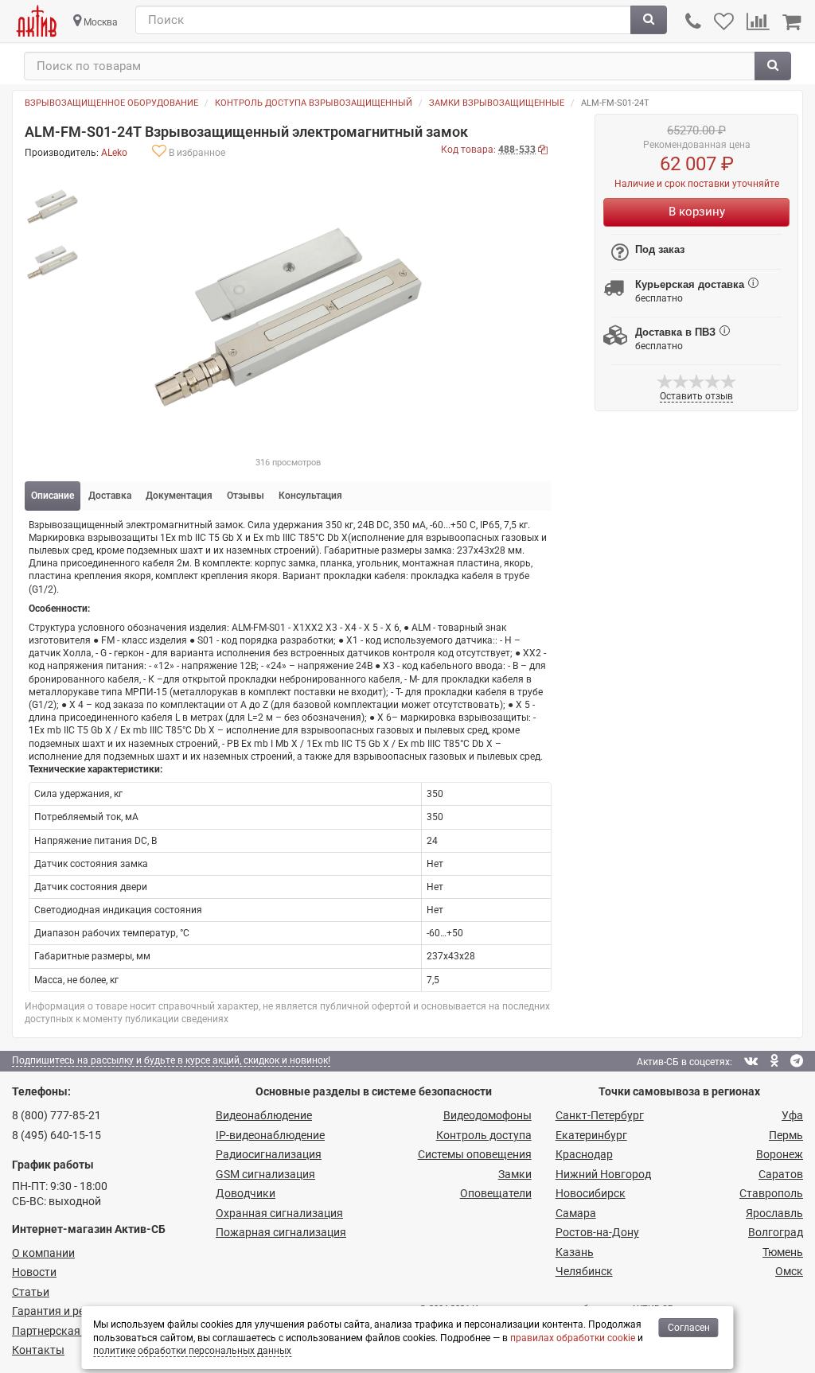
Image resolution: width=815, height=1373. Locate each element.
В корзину (697, 211)
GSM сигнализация (265, 1174)
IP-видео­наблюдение (270, 1135)
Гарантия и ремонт (61, 1311)
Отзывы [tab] (245, 495)
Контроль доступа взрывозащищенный (313, 103)
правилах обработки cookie (572, 1338)
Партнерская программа (77, 1330)
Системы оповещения (475, 1154)
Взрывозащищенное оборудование (111, 103)
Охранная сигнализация (279, 1213)
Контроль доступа (484, 1135)
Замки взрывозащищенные (496, 103)
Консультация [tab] (310, 495)
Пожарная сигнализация (281, 1232)
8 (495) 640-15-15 (56, 1135)
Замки (515, 1174)
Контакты (38, 1350)
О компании (43, 1253)
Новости (34, 1272)
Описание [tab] (52, 495)
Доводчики (245, 1193)
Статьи (30, 1291)
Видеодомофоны (487, 1115)
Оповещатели (496, 1193)
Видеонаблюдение (264, 1115)
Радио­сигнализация (269, 1154)
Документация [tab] (179, 495)
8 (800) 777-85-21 (56, 1115)
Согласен (689, 1327)
